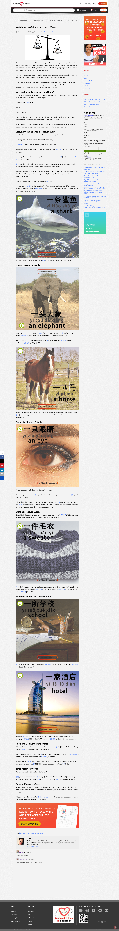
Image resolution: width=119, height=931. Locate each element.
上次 (36, 777)
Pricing (30, 924)
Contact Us (14, 914)
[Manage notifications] (115, 927)
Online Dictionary (43, 797)
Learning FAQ (14, 918)
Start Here (31, 911)
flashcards (40, 833)
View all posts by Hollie (32, 846)
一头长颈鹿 (24, 335)
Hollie (37, 32)
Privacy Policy (105, 929)
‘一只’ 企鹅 (26, 343)
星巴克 (28, 761)
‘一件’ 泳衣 (61, 589)
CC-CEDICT (98, 929)
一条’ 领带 (28, 186)
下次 (17, 777)
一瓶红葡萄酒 (72, 754)
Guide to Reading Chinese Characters (94, 102)
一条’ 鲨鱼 (38, 188)
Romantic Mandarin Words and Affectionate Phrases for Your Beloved (93, 201)
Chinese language (31, 833)
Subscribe (103, 3)
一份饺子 (24, 749)
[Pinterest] (2, 465)
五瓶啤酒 (44, 756)
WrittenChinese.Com (30, 929)
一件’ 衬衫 (22, 592)
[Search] (103, 10)
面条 (43, 260)
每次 (38, 779)
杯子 (63, 764)
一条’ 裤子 (63, 515)
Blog (94, 3)
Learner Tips (38, 21)
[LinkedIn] (2, 470)
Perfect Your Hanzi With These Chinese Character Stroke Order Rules (93, 192)
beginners (22, 833)
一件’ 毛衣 (38, 589)
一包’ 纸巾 (59, 149)
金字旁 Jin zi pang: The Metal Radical (94, 188)
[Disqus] (47, 870)
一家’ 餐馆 (52, 739)
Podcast (30, 921)
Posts (95, 10)
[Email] (2, 474)
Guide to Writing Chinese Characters (94, 99)
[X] (2, 461)
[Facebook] (2, 457)
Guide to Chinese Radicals (91, 104)
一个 (28, 102)
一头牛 (61, 333)
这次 (57, 779)
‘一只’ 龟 (63, 340)
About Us (13, 911)
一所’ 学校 (75, 664)
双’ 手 (20, 504)
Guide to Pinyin (88, 107)
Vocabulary (72, 21)
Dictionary (88, 3)
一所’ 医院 (48, 664)
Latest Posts (22, 21)
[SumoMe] (2, 478)
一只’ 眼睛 (70, 495)
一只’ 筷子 (34, 495)
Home (80, 3)
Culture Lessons (56, 21)
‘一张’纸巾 (19, 144)
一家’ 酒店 (25, 739)
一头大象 (40, 333)
